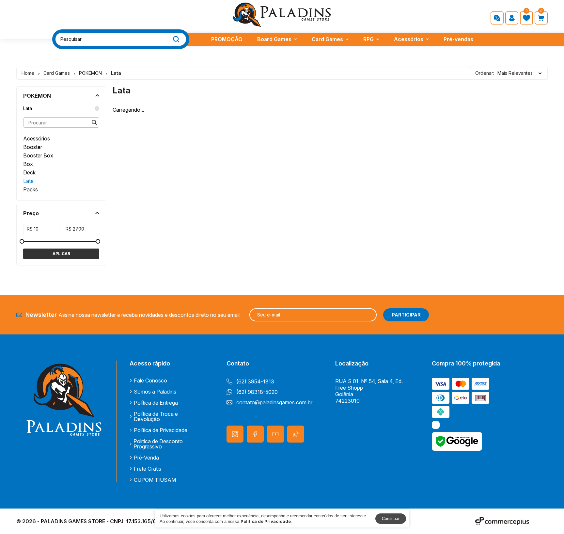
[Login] (511, 17)
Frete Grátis (147, 468)
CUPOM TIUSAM (155, 479)
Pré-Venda (146, 457)
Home (28, 73)
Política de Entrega (156, 402)
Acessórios (408, 39)
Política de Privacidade (160, 430)
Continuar (391, 518)
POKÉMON (90, 73)
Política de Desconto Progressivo (158, 444)
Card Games (327, 39)
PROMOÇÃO (227, 39)
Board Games (274, 39)
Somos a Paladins (155, 391)
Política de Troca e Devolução (156, 416)
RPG (368, 39)
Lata (27, 108)
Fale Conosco (150, 380)
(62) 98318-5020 (257, 392)
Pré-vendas (458, 39)
